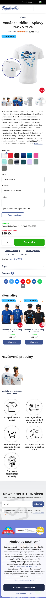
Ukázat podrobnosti (24, 593)
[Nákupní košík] (37, 8)
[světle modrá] (4, 162)
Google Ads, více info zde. (26, 566)
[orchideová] (29, 162)
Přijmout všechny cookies (24, 587)
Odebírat (38, 504)
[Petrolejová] (23, 162)
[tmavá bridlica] (4, 168)
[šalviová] (36, 162)
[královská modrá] (23, 155)
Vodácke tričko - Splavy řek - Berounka (34, 331)
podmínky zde (38, 513)
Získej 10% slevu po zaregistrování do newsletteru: (23, 497)
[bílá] (4, 155)
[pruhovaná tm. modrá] (17, 162)
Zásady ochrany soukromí (24, 581)
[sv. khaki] (10, 162)
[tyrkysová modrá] (29, 155)
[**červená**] (10, 155)
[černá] (17, 155)
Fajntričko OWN (15, 259)
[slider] (22, 32)
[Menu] (43, 8)
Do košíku (29, 242)
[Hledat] (30, 8)
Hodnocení (11, 32)
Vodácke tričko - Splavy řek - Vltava (12, 392)
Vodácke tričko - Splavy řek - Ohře (12, 331)
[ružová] (36, 155)
